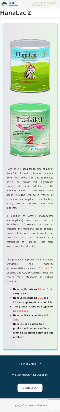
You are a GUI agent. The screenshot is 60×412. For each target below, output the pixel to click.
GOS (40, 297)
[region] (30, 4)
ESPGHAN (43, 268)
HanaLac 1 (20, 237)
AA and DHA (45, 289)
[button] (54, 6)
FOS (15, 302)
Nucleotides (20, 310)
